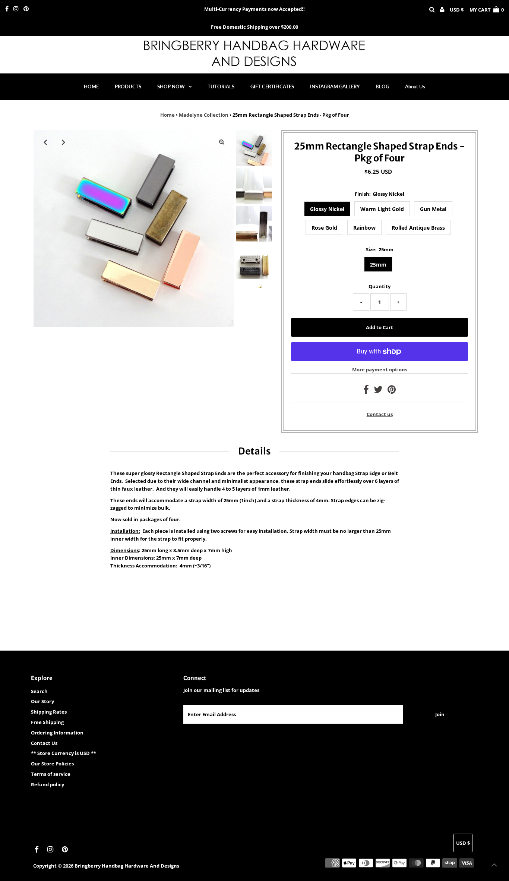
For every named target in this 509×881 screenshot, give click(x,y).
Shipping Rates (49, 711)
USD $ (457, 9)
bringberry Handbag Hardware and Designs (127, 865)
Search (39, 691)
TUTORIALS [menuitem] (221, 86)
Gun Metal (433, 209)
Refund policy (47, 784)
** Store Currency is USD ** (63, 753)
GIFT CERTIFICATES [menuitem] (272, 86)
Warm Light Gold (382, 209)
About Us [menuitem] (415, 86)
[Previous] (45, 142)
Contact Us (44, 743)
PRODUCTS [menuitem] (128, 86)
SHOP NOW (171, 86)
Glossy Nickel (327, 209)
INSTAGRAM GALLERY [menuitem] (335, 86)
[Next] (64, 142)
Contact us (380, 414)
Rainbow (364, 227)
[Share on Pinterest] (392, 391)
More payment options (379, 369)
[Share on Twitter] (378, 391)
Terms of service (50, 774)
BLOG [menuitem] (382, 86)
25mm (378, 264)
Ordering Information (57, 732)
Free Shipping (47, 722)
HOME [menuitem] (91, 86)
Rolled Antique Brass (418, 227)
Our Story (42, 701)
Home (167, 114)
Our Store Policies (52, 763)
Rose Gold (324, 227)
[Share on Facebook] (366, 391)
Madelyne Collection (203, 114)
